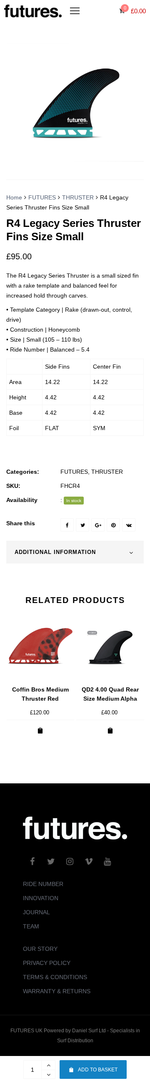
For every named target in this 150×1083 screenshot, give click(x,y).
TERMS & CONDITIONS (55, 977)
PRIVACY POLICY (46, 963)
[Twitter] (82, 525)
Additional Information (55, 552)
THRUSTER (78, 197)
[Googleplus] (98, 525)
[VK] (128, 525)
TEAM (31, 926)
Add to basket (98, 1070)
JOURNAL (36, 912)
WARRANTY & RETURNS (56, 991)
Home (14, 197)
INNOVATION (40, 898)
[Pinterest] (113, 525)
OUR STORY (40, 948)
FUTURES (42, 197)
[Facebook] (67, 525)
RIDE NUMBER (43, 884)
